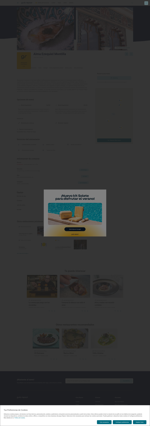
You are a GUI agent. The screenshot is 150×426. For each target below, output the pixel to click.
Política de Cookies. (19, 418)
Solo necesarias (104, 422)
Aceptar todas (140, 422)
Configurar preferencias (122, 422)
